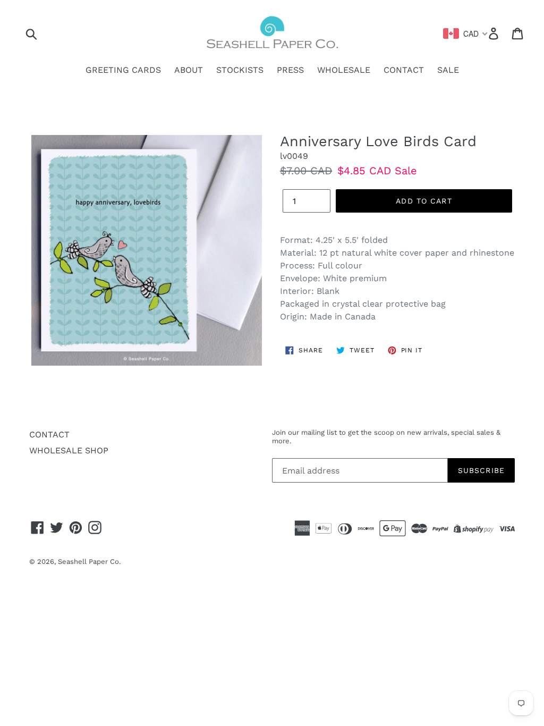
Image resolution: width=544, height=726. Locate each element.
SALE (448, 70)
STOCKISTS (240, 70)
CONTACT (404, 70)
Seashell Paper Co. (89, 561)
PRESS (290, 70)
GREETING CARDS (123, 70)
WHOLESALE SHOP (68, 450)
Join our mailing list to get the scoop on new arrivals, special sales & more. (386, 436)
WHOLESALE (343, 70)
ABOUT (188, 70)
